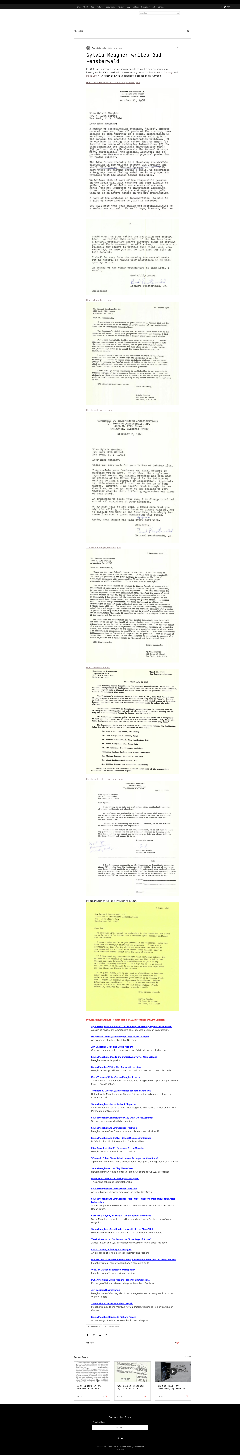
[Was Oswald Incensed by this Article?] (132, 1372)
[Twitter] (225, 7)
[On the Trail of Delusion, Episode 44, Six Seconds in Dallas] (173, 1372)
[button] (228, 7)
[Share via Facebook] (87, 1335)
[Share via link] (106, 1335)
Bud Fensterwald (112, 1326)
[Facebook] (221, 7)
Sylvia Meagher (94, 1326)
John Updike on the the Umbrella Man (89, 1387)
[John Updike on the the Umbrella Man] (92, 1372)
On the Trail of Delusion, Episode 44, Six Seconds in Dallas (172, 1387)
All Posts (78, 31)
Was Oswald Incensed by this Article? (131, 1387)
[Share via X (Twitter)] (93, 1335)
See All (188, 1357)
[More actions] (177, 48)
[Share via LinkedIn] (99, 1335)
